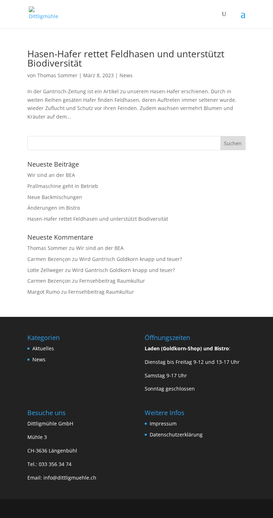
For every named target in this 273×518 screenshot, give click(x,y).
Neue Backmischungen (54, 197)
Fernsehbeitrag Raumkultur (112, 280)
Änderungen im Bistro (53, 207)
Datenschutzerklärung (176, 434)
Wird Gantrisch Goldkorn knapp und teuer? (130, 259)
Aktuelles (43, 348)
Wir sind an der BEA (51, 175)
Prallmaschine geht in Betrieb (62, 186)
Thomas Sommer (57, 75)
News (126, 75)
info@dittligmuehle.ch (69, 477)
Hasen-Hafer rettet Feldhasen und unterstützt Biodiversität (125, 58)
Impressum (163, 423)
